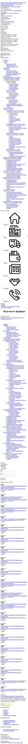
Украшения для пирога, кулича (17, 146)
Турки (11, 122)
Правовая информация (9, 721)
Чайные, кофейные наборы (16, 152)
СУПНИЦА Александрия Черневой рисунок (12, 617)
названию (3, 317)
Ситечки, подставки (15, 118)
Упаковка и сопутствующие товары (13, 201)
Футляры (9, 208)
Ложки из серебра (11, 81)
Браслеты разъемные (15, 412)
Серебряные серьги (11, 162)
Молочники (13, 121)
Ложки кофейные (14, 88)
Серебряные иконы (11, 181)
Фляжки (12, 132)
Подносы (12, 137)
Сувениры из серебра (9, 189)
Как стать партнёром (9, 730)
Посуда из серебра (8, 108)
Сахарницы (12, 117)
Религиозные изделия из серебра (12, 177)
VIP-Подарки (7, 76)
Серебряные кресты (12, 180)
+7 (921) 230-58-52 (5, 24)
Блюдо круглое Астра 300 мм (8, 690)
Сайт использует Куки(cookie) (8, 2)
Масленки (12, 145)
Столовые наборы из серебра (14, 104)
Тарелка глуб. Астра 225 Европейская (10, 562)
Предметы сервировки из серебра (15, 133)
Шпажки (12, 148)
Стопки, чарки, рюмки (15, 126)
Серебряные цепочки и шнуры (14, 168)
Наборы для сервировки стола (17, 156)
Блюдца (11, 116)
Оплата (5, 711)
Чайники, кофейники (15, 120)
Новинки (6, 60)
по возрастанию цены (16, 317)
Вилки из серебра (11, 90)
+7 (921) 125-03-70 (14, 13)
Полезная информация (9, 720)
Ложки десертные (14, 85)
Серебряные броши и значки (14, 165)
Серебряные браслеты (12, 411)
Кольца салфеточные (15, 138)
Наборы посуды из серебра (13, 149)
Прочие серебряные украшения (15, 169)
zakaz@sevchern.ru (14, 738)
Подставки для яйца (15, 144)
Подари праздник (11, 65)
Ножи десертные (14, 101)
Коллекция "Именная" (12, 74)
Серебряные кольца (12, 161)
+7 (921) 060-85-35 (17, 10)
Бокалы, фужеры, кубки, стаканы (18, 128)
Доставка (6, 710)
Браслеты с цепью (14, 413)
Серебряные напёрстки (12, 196)
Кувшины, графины (15, 129)
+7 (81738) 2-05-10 (5, 738)
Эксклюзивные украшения (13, 160)
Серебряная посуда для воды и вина (16, 124)
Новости (6, 714)
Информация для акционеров (11, 724)
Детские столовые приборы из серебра (16, 174)
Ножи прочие (13, 102)
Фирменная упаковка (12, 206)
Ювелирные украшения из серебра (13, 157)
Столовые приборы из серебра (11, 78)
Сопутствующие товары (13, 205)
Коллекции (7, 68)
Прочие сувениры (11, 197)
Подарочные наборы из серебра (12, 77)
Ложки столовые (14, 84)
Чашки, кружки (13, 113)
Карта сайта (20, 742)
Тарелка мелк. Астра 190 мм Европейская (11, 530)
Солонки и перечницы (15, 140)
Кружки (12, 130)
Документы (6, 723)
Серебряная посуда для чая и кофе (15, 110)
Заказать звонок (5, 57)
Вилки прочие (13, 96)
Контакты (6, 712)
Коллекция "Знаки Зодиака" (14, 73)
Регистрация (4, 53)
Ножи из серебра (11, 97)
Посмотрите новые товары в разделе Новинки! (13, 3)
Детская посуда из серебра (13, 176)
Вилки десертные (14, 94)
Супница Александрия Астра (8, 520)
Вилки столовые (14, 93)
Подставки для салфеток (16, 142)
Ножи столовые (14, 100)
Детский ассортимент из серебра (12, 170)
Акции (5, 61)
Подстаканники (14, 114)
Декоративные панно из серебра (15, 193)
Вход (8, 53)
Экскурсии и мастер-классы (5, 12)
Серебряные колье (11, 166)
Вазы (11, 136)
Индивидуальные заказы (10, 715)
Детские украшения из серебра (14, 173)
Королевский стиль (11, 64)
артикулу (8, 317)
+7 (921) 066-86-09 (5, 18)
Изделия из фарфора (12, 204)
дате (10, 319)
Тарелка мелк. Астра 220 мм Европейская (11, 540)
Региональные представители (11, 729)
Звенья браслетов (14, 415)
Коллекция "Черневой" (12, 72)
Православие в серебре (12, 66)
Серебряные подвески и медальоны (16, 164)
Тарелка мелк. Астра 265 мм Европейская (11, 551)
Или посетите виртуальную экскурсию (11, 4)
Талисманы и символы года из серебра (16, 194)
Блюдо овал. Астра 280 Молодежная (10, 573)
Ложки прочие (13, 89)
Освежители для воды (15, 141)
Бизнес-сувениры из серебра (14, 192)
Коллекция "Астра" (12, 70)
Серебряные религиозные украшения (16, 182)
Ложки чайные (13, 86)
